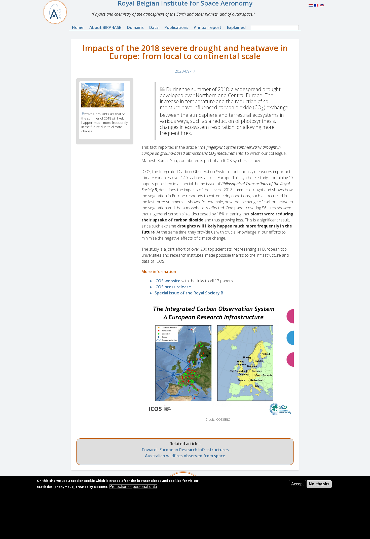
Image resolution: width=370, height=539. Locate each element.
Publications (176, 27)
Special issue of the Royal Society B (189, 293)
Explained (236, 27)
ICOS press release (173, 287)
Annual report (207, 27)
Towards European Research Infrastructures (185, 449)
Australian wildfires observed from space (185, 455)
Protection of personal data (133, 486)
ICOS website (167, 281)
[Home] (57, 12)
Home (78, 27)
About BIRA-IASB (105, 27)
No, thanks (319, 484)
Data (154, 27)
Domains (135, 27)
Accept (297, 484)
